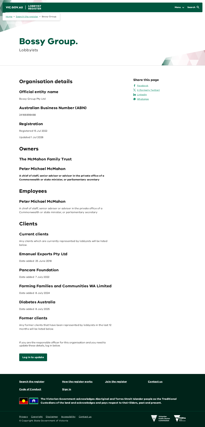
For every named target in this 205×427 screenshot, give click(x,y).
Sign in (66, 389)
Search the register (27, 16)
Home (9, 16)
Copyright (37, 416)
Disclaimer (52, 416)
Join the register (116, 381)
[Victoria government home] (180, 418)
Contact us (155, 381)
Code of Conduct (30, 389)
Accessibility (68, 416)
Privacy (23, 416)
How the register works (77, 381)
